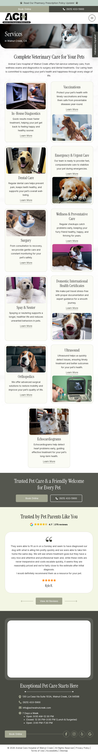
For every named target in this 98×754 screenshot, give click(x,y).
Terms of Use (37, 750)
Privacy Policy (82, 748)
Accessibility (52, 750)
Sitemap (64, 750)
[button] (92, 18)
